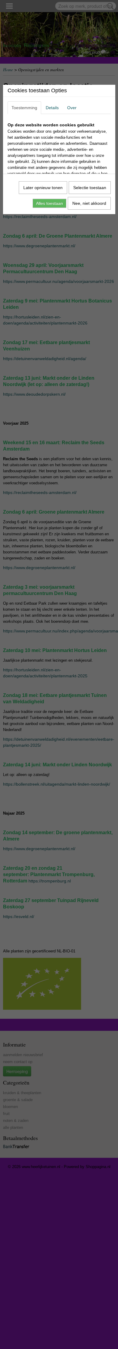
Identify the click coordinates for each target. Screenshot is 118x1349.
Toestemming (24, 107)
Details (52, 107)
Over (72, 107)
